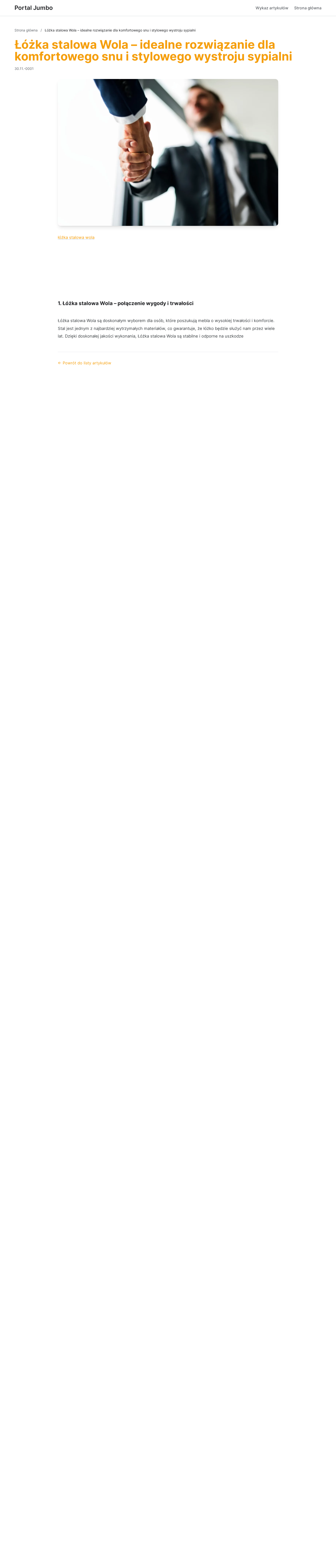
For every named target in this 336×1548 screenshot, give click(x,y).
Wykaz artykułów (272, 7)
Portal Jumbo (34, 7)
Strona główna (307, 7)
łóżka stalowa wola (76, 237)
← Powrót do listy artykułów (84, 362)
